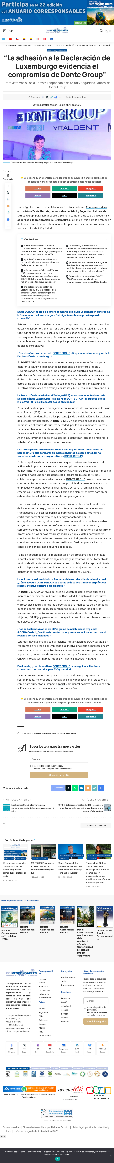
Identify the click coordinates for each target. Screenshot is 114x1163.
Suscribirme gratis (59, 775)
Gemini (37, 195)
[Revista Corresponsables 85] (27, 915)
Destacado (36, 859)
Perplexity (91, 195)
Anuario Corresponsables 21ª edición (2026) (9, 935)
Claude (37, 188)
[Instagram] (37, 1048)
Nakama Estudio (59, 1127)
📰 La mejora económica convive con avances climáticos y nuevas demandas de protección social (14, 869)
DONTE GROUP (62, 50)
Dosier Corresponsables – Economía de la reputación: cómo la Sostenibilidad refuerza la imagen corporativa (85, 942)
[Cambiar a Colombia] (24, 39)
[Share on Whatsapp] (75, 788)
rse (58, 733)
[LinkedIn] (77, 1048)
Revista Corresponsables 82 (67, 929)
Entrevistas (52, 50)
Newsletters (9, 859)
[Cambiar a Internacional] (51, 39)
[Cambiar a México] (37, 39)
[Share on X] (47, 97)
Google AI (91, 188)
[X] (24, 1048)
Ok (57, 1159)
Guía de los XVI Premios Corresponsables (104, 935)
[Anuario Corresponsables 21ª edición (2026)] (9, 916)
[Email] (8, 206)
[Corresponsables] (57, 30)
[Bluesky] (90, 1048)
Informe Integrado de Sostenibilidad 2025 (36, 1131)
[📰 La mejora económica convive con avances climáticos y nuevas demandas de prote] (15, 851)
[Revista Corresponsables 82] (67, 915)
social (61, 684)
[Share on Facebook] (43, 97)
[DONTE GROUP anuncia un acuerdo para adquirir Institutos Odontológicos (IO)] (43, 851)
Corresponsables (96, 207)
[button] (51, 97)
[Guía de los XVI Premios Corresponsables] (104, 916)
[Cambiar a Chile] (17, 39)
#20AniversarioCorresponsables (71, 855)
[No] (110, 1155)
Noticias (44, 859)
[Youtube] (50, 1048)
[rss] (102, 1048)
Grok (64, 195)
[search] (101, 30)
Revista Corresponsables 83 (47, 929)
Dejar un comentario (97, 825)
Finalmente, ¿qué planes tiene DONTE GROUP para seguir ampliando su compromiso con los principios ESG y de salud (86, 279)
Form (3, 1136)
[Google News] (63, 1048)
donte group (65, 733)
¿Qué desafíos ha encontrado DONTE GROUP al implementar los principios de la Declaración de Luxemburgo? (40, 262)
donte (73, 733)
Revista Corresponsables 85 (27, 929)
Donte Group (25, 215)
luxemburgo (46, 733)
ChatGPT (64, 188)
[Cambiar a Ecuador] (31, 39)
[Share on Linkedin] (8, 199)
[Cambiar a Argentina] (3, 39)
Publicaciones (20, 859)
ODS (54, 733)
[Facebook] (12, 1048)
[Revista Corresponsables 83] (47, 915)
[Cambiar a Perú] (44, 39)
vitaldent (37, 733)
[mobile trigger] (5, 31)
